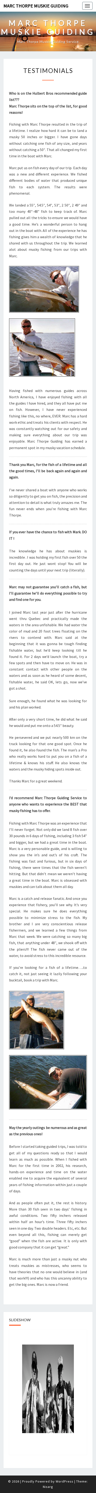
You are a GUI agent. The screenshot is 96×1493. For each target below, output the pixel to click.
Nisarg (48, 1487)
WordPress (64, 1481)
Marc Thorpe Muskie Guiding (35, 6)
